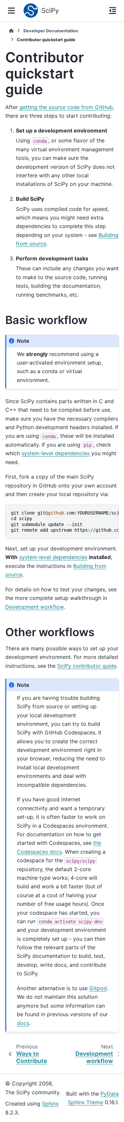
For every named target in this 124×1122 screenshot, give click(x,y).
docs (23, 1023)
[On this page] (112, 10)
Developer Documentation (50, 30)
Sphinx (50, 1103)
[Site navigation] (11, 10)
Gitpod (98, 988)
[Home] (11, 30)
